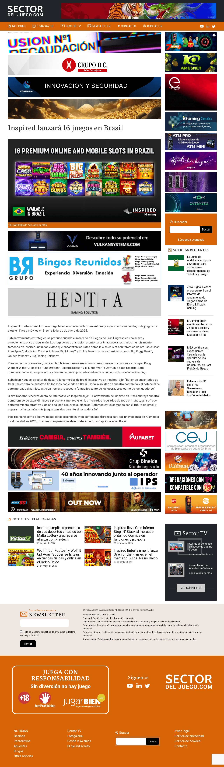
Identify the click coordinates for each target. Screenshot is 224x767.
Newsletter (101, 26)
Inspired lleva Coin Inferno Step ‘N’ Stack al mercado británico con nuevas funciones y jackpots (134, 533)
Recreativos (22, 741)
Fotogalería (75, 736)
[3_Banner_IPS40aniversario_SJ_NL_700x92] (84, 481)
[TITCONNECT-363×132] (191, 484)
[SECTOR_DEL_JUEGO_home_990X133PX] (84, 43)
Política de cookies (187, 741)
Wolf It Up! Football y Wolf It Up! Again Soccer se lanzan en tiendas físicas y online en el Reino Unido (59, 556)
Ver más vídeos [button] (191, 588)
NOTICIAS (21, 731)
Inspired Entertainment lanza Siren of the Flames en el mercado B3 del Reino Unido (136, 554)
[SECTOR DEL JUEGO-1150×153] (84, 65)
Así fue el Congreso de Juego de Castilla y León (200, 546)
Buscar (206, 229)
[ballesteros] (191, 463)
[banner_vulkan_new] (84, 241)
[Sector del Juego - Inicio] (25, 11)
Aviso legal (181, 731)
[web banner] (191, 92)
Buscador (154, 26)
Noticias (18, 26)
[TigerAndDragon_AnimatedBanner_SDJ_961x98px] (138, 10)
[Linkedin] (208, 26)
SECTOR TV (73, 26)
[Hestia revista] (84, 303)
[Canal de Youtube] (202, 26)
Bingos (18, 751)
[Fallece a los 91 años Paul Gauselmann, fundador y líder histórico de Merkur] (176, 388)
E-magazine (45, 26)
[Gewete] (191, 182)
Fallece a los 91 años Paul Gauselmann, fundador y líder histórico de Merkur (199, 388)
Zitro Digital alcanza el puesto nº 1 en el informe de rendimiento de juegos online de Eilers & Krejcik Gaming (199, 297)
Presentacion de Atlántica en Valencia (201, 567)
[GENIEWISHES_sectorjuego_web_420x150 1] (191, 420)
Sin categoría (17, 225)
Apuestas (20, 746)
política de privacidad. (186, 639)
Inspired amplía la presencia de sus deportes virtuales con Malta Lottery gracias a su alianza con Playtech (60, 533)
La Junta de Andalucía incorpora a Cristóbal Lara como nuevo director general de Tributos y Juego (199, 265)
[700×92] (84, 503)
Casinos (19, 736)
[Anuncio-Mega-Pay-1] (191, 142)
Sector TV (74, 731)
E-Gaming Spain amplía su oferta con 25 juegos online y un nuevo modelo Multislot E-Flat (199, 327)
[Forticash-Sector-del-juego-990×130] (84, 87)
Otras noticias (23, 756)
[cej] (191, 441)
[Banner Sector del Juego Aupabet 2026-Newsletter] (84, 437)
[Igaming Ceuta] (191, 122)
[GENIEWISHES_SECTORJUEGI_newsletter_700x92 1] (84, 109)
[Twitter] (213, 26)
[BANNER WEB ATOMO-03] (191, 203)
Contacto (128, 26)
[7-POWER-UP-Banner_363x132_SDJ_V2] (191, 42)
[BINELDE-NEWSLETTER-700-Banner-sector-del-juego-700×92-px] (84, 459)
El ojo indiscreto (78, 746)
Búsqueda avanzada (191, 239)
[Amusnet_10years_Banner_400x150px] (191, 63)
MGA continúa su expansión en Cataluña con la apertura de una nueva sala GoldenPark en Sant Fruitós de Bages (199, 358)
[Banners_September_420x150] (191, 505)
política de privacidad (54, 632)
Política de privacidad (189, 736)
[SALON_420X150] (191, 161)
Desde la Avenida (79, 741)
